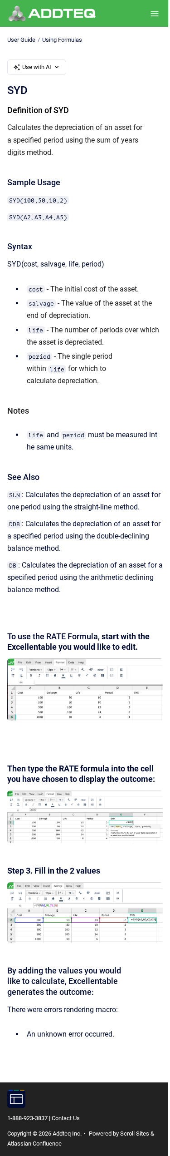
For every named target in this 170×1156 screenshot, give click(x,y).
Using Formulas (62, 39)
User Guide (21, 39)
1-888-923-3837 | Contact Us (43, 1118)
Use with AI (36, 67)
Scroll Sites (134, 1133)
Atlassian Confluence (34, 1143)
